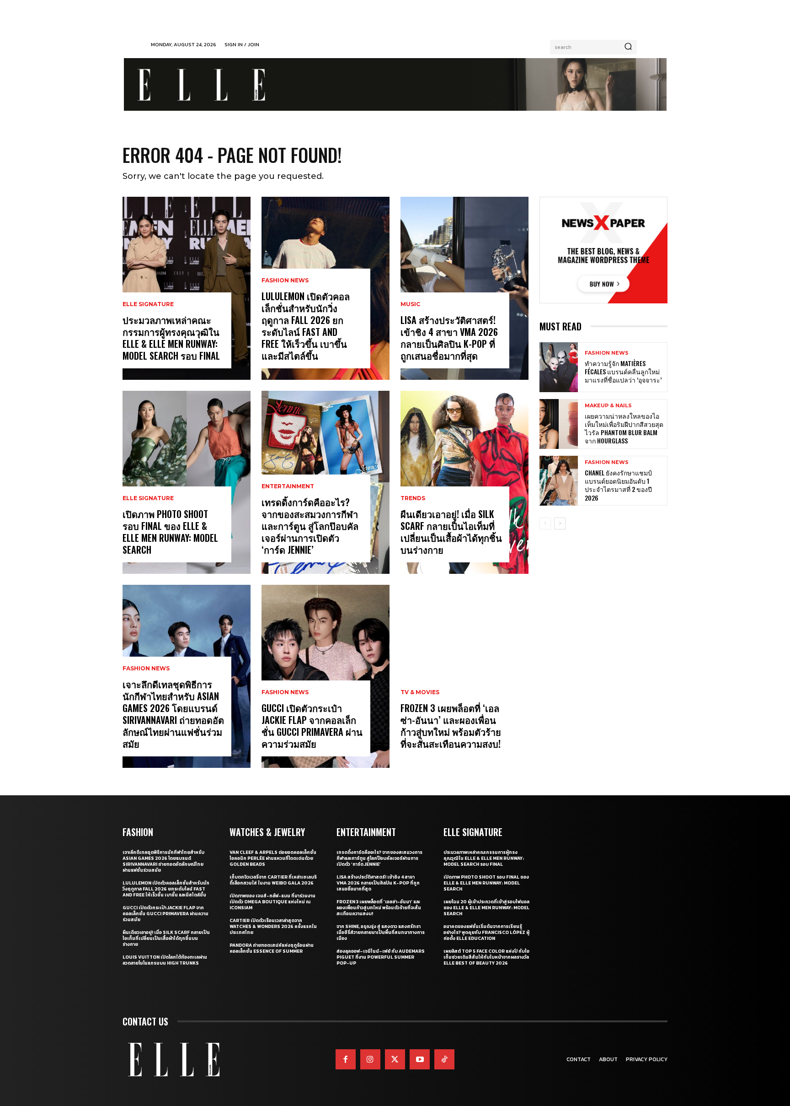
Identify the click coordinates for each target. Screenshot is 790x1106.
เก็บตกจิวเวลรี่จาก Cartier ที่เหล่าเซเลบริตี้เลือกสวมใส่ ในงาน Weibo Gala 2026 (273, 880)
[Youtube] (420, 1059)
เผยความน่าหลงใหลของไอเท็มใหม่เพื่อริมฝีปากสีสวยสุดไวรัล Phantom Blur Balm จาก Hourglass (624, 428)
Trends (412, 498)
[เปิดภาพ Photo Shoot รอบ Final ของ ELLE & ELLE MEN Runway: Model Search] (187, 482)
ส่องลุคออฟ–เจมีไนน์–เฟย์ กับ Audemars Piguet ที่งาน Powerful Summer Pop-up (380, 957)
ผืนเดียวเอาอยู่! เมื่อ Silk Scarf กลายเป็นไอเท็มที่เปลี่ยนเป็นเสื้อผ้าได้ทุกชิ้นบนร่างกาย (451, 531)
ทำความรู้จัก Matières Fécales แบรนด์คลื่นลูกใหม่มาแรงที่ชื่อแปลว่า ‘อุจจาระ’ (623, 371)
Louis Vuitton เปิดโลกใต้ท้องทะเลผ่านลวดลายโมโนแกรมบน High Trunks (165, 960)
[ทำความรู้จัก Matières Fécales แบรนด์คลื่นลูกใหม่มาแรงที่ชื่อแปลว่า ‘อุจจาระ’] (558, 367)
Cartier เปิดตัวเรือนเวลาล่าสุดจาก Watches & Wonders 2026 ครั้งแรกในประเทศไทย (273, 926)
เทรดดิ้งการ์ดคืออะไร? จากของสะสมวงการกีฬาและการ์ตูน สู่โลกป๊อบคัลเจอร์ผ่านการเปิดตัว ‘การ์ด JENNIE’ (310, 525)
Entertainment (288, 486)
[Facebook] (346, 1059)
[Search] (628, 47)
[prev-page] (545, 523)
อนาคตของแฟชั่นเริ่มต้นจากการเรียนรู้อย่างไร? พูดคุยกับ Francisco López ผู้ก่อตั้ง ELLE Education (486, 932)
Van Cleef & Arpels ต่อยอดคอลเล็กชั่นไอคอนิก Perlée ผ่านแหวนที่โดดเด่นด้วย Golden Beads (273, 858)
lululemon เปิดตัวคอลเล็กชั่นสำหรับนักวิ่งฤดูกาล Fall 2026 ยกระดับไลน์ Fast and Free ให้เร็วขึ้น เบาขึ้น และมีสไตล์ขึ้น (306, 325)
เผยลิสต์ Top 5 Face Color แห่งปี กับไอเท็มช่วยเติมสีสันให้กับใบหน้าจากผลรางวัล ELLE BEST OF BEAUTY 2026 (486, 957)
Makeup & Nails (608, 405)
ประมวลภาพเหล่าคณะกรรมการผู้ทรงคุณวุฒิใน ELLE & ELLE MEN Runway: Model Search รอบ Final (171, 337)
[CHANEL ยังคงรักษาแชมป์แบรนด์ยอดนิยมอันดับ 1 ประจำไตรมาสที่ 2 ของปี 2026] (558, 481)
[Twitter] (395, 1059)
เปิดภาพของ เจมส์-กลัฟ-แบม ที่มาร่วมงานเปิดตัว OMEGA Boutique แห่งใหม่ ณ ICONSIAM (272, 901)
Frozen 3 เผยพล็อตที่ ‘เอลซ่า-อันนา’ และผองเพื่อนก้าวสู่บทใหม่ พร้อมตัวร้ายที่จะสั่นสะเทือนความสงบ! (450, 725)
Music (410, 304)
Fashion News (146, 668)
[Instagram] (370, 1059)
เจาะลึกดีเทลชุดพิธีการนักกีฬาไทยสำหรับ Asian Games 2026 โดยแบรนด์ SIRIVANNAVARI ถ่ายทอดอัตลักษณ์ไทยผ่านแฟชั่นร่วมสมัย (173, 713)
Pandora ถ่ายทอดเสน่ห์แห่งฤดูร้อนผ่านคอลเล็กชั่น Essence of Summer (272, 948)
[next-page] (560, 523)
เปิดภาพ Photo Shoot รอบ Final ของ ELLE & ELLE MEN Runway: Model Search (170, 531)
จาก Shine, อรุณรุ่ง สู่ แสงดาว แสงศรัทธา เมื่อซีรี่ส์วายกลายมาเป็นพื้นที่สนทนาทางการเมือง (380, 932)
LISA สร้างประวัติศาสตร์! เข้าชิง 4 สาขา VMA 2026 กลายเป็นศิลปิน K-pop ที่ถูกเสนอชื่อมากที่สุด (449, 337)
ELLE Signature (148, 304)
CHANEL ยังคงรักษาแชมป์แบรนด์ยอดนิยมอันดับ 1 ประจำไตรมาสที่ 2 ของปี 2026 (618, 485)
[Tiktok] (444, 1059)
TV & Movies (419, 692)
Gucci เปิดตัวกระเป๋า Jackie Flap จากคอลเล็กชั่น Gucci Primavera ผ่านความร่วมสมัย (312, 725)
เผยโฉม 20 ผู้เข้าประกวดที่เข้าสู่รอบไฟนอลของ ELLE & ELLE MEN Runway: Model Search (486, 907)
